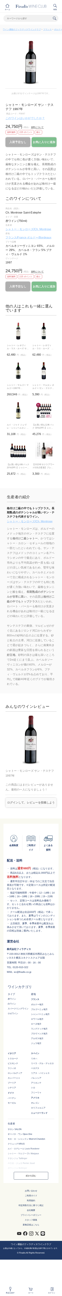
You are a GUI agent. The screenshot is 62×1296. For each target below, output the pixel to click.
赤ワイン (12, 999)
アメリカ (35, 1098)
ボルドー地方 (37, 1004)
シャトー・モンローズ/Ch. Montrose (28, 229)
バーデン (12, 1098)
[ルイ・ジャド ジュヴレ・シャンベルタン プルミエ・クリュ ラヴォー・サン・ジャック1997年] (18, 410)
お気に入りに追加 (44, 142)
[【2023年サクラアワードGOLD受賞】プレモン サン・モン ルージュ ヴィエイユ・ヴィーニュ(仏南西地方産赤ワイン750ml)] (43, 450)
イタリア (12, 1053)
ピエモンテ (13, 1063)
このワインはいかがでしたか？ (25, 118)
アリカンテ (36, 1083)
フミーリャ (36, 1092)
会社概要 (31, 1210)
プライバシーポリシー (31, 1215)
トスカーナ (13, 1058)
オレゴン (35, 1103)
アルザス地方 (37, 1038)
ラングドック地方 (39, 1029)
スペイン (35, 1053)
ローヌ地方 (36, 1024)
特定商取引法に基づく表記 (31, 1205)
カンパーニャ (14, 1078)
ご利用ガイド (31, 1195)
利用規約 (31, 1200)
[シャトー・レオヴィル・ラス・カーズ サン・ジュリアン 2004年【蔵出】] (43, 331)
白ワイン (12, 1004)
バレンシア (36, 1078)
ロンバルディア (15, 1073)
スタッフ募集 (31, 1220)
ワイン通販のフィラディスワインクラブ (22, 29)
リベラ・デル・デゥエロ (42, 1063)
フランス (47, 29)
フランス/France (16, 237)
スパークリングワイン (18, 1008)
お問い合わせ (31, 1191)
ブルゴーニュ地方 (39, 1009)
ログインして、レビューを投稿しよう (31, 802)
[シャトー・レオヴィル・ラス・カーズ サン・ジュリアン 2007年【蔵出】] (18, 331)
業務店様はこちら (31, 1225)
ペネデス (35, 1068)
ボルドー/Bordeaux (39, 237)
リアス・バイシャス (40, 1073)
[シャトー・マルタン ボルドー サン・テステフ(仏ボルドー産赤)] (43, 370)
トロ (33, 1087)
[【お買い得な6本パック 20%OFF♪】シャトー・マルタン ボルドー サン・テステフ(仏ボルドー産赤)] (18, 450)
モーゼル (12, 1103)
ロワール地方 (37, 1019)
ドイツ (11, 1093)
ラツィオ (12, 1068)
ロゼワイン (13, 1013)
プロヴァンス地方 (39, 1033)
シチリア (12, 1087)
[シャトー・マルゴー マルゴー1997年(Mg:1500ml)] (18, 370)
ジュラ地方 (36, 1043)
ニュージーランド (39, 1113)
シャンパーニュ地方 (40, 1014)
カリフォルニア (38, 1108)
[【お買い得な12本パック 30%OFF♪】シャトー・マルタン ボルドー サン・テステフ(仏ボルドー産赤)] (43, 410)
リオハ (34, 1058)
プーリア (12, 1083)
